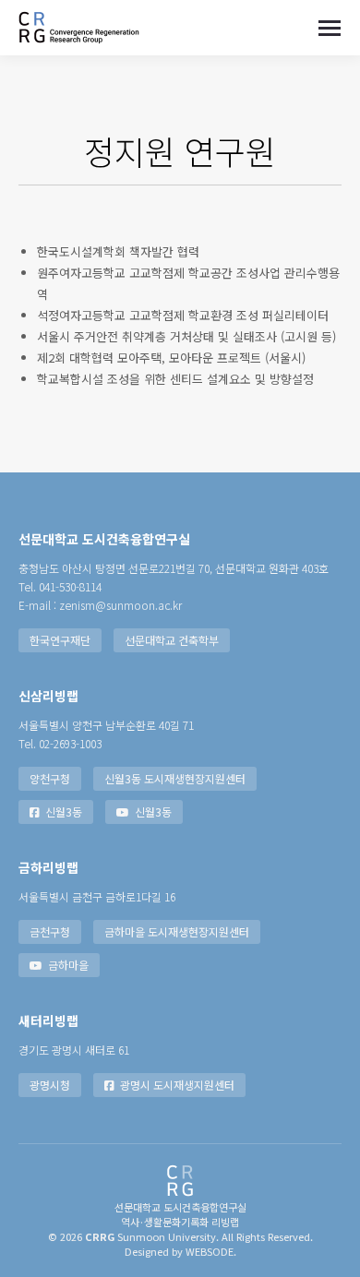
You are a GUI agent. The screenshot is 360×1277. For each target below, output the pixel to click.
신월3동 (63, 811)
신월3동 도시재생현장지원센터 (175, 778)
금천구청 (50, 931)
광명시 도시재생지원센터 (177, 1084)
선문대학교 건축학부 (172, 640)
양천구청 (50, 778)
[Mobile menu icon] (330, 28)
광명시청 (50, 1084)
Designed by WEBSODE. (180, 1251)
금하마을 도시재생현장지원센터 (176, 931)
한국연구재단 (60, 640)
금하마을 (68, 965)
